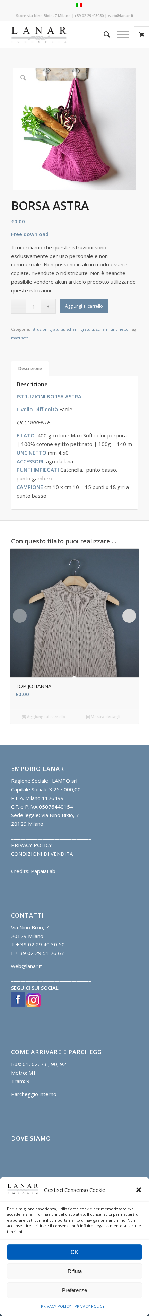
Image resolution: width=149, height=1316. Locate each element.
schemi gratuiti (80, 329)
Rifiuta (75, 1271)
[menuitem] (103, 34)
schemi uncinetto (112, 329)
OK (74, 1252)
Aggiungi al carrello (84, 306)
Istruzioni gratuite (47, 329)
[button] (138, 1189)
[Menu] (119, 34)
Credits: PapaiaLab (33, 871)
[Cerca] (103, 34)
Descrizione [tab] (30, 368)
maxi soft (19, 338)
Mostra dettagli (105, 716)
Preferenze (74, 1290)
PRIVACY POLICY (56, 1306)
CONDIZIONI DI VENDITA (42, 853)
